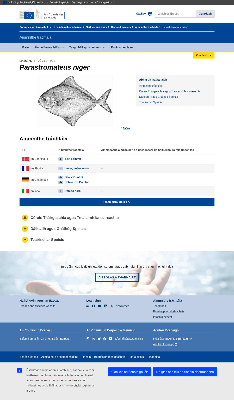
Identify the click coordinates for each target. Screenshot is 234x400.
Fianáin (86, 356)
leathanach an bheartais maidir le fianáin (52, 375)
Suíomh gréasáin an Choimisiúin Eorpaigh (45, 338)
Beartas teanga (29, 356)
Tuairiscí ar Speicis (150, 102)
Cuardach (205, 13)
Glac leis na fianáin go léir (129, 372)
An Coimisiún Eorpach (33, 27)
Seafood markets (121, 27)
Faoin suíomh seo (122, 47)
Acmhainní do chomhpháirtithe (59, 356)
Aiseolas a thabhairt (117, 277)
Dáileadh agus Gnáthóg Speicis (158, 96)
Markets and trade (96, 27)
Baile (25, 47)
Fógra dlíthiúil (137, 356)
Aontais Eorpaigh (163, 344)
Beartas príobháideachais (168, 311)
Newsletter (122, 306)
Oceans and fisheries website (37, 306)
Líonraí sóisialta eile (127, 338)
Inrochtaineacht (162, 316)
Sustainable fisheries (69, 27)
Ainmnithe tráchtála (146, 27)
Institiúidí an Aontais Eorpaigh (171, 338)
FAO (125, 128)
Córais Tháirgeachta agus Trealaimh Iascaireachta (169, 91)
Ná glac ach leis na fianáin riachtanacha (185, 372)
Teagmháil (159, 306)
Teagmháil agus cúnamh (85, 47)
